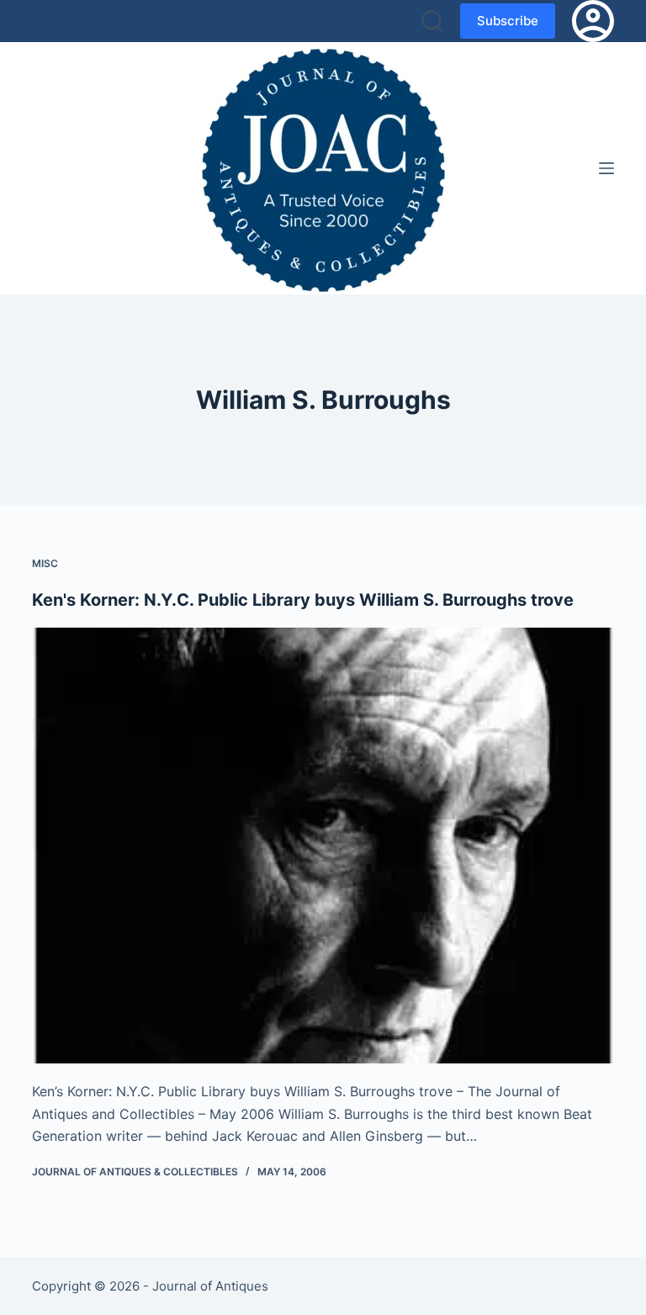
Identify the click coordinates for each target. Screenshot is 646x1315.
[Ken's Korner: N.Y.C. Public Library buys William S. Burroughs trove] (322, 845)
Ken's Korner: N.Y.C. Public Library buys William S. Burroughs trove (303, 600)
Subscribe (507, 21)
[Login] (593, 21)
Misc (45, 563)
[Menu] (606, 168)
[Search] (432, 21)
